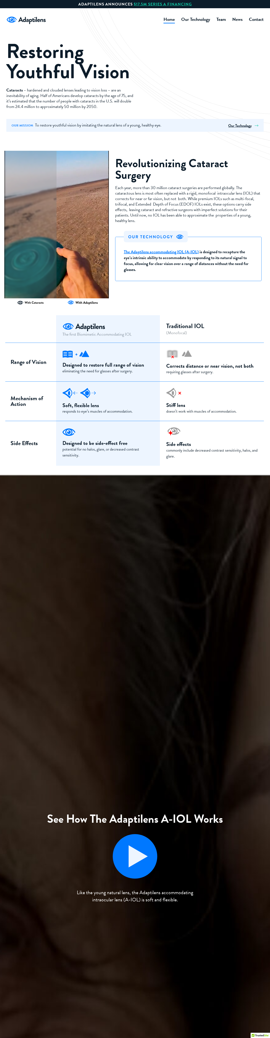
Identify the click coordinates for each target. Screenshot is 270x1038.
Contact (256, 19)
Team (221, 19)
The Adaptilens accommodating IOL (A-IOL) (161, 252)
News (237, 19)
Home (169, 19)
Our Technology (195, 19)
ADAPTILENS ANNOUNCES (135, 4)
